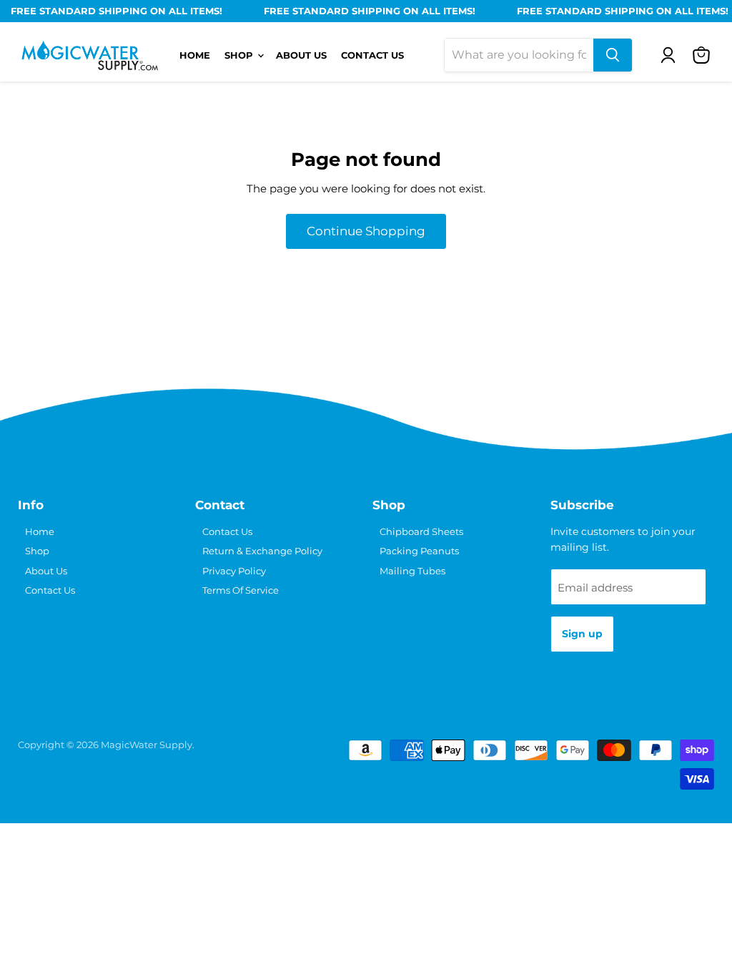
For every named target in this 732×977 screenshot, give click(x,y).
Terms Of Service (240, 590)
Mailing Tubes (412, 570)
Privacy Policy (234, 570)
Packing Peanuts (419, 550)
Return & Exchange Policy (262, 550)
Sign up (582, 633)
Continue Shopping (366, 231)
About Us (301, 55)
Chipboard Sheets (421, 531)
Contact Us (372, 55)
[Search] (612, 55)
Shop (240, 55)
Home (194, 55)
